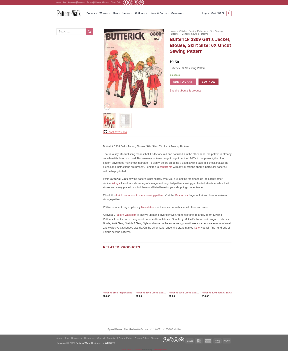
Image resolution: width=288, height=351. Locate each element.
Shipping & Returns (101, 2)
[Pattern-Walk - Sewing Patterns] (69, 13)
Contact (90, 2)
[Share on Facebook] (173, 99)
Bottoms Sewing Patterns (195, 34)
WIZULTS (110, 343)
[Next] (159, 69)
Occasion (176, 13)
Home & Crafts (158, 13)
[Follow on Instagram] (130, 2)
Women (104, 13)
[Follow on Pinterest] (136, 2)
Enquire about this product (185, 90)
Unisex (126, 13)
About (58, 2)
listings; (116, 183)
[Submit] (89, 31)
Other (197, 227)
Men (115, 13)
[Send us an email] (141, 2)
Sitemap (155, 338)
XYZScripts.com (160, 350)
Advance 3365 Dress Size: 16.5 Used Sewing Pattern (164, 292)
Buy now (208, 81)
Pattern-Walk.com (126, 214)
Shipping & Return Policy (119, 338)
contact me (166, 167)
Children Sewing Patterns (192, 31)
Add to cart (182, 81)
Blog (64, 2)
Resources (81, 2)
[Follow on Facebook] (125, 2)
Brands (90, 13)
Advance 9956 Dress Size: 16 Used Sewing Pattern (196, 292)
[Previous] (108, 69)
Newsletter (72, 2)
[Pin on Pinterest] (179, 99)
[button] (221, 13)
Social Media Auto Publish (131, 350)
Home (173, 31)
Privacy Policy (116, 2)
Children (140, 13)
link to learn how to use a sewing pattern (140, 195)
